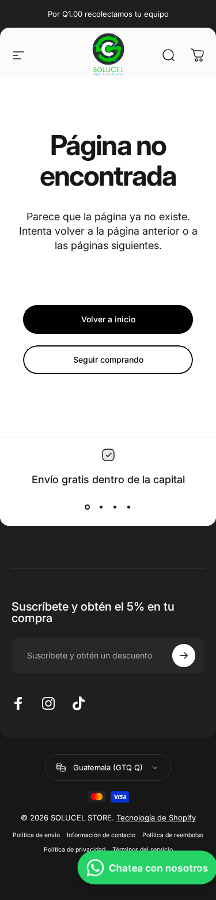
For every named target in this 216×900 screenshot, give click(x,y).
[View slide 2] (101, 507)
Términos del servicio (142, 849)
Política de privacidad (74, 849)
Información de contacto (101, 835)
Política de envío (36, 835)
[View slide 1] (87, 507)
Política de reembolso (172, 835)
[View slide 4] (129, 507)
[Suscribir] (183, 655)
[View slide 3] (115, 507)
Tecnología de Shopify (156, 817)
